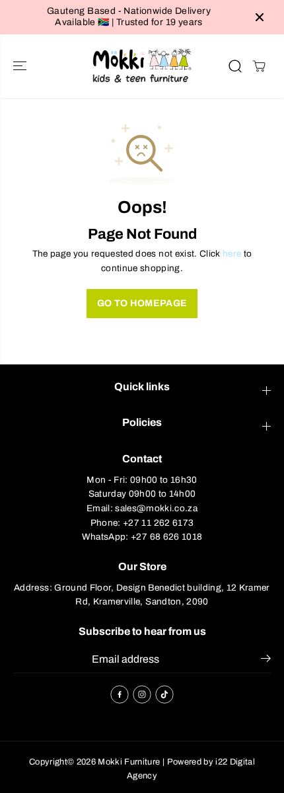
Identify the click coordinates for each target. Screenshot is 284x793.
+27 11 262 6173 (158, 523)
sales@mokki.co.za (156, 508)
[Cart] (259, 66)
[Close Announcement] (259, 17)
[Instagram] (142, 694)
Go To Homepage (142, 303)
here (232, 254)
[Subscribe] (266, 661)
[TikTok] (164, 694)
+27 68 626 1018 (166, 537)
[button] (21, 66)
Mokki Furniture (129, 762)
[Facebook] (119, 694)
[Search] (235, 66)
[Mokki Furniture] (142, 66)
